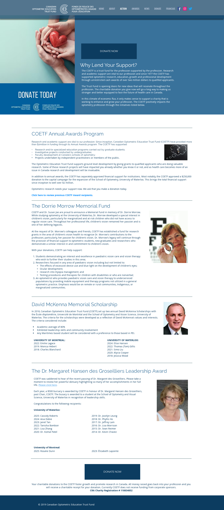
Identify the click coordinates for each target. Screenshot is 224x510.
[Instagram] (185, 8)
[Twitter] (190, 8)
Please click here (48, 384)
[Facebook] (179, 8)
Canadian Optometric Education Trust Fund (70, 504)
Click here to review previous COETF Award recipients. (62, 195)
